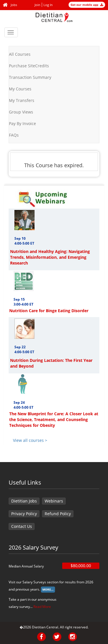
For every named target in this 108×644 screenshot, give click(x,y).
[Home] (6, 5)
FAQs (14, 135)
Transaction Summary (30, 77)
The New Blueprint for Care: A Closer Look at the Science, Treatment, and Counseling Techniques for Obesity (53, 419)
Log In (48, 5)
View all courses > (30, 440)
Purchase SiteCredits (29, 65)
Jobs (14, 5)
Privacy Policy (24, 513)
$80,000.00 (81, 565)
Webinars (54, 501)
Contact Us (21, 526)
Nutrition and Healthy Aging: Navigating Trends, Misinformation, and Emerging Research (50, 257)
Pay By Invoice (22, 123)
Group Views (21, 112)
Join (37, 5)
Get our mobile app (85, 5)
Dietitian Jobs (24, 501)
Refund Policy (58, 513)
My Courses (20, 89)
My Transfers (21, 100)
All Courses (20, 54)
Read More (42, 606)
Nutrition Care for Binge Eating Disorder (48, 310)
